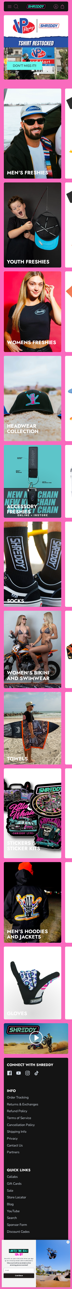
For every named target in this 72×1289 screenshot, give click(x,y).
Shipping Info (16, 1131)
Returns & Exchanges (22, 1104)
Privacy (12, 1138)
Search (12, 1218)
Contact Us (15, 1145)
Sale (10, 1190)
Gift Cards (14, 1183)
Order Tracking (18, 1097)
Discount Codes (18, 1231)
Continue (19, 1276)
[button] (34, 74)
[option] (36, 47)
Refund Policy (17, 1111)
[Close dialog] (68, 1242)
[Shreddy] (36, 6)
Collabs (12, 1177)
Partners (13, 1152)
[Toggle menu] (9, 6)
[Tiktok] (36, 1073)
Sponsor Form (17, 1225)
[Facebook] (9, 1073)
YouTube (13, 1211)
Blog (10, 1204)
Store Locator (16, 1197)
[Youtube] (18, 1073)
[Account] (54, 6)
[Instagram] (27, 1073)
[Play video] (36, 1038)
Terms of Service (19, 1118)
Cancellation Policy (21, 1125)
